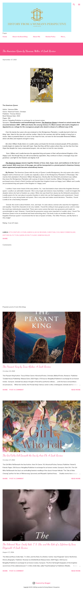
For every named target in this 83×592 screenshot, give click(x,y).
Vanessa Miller (44, 235)
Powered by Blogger (42, 583)
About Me (36, 36)
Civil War (60, 232)
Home (5, 36)
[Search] (74, 4)
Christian (51, 232)
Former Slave (69, 232)
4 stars (23, 232)
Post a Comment (16, 390)
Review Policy (50, 36)
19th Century (14, 232)
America (30, 232)
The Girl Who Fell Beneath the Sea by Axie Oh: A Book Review (33, 455)
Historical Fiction (10, 235)
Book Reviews (40, 232)
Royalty (28, 235)
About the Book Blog (19, 36)
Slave (34, 235)
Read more (75, 390)
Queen (21, 235)
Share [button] (5, 238)
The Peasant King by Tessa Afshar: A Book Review (27, 366)
